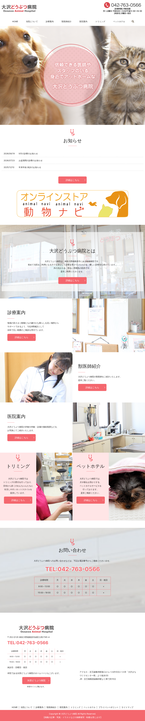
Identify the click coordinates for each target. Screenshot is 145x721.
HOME (15, 21)
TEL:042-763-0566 (72, 569)
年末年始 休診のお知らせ (30, 167)
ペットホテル (119, 21)
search (133, 21)
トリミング (100, 21)
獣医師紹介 (67, 21)
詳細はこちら (72, 180)
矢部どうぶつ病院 (36, 680)
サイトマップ (127, 707)
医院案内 (83, 21)
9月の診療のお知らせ (28, 153)
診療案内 (50, 21)
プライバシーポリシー (108, 707)
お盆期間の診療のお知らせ (30, 160)
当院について (32, 21)
